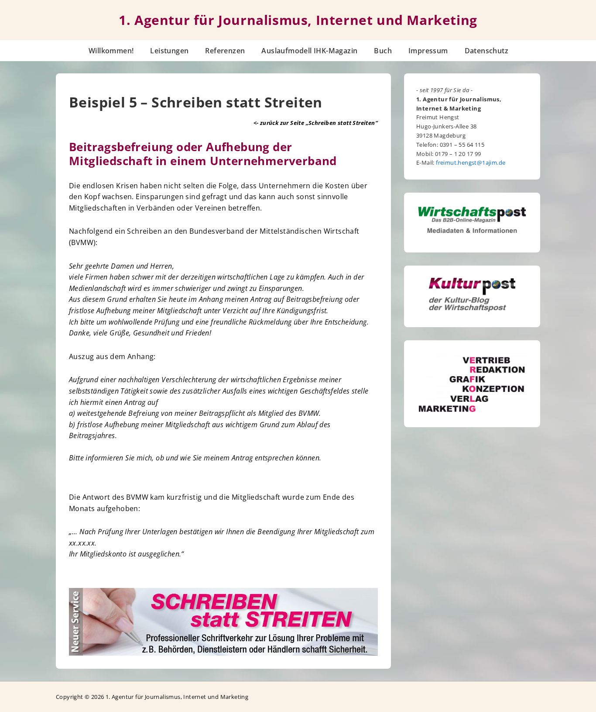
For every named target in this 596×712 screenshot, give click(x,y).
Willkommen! (111, 50)
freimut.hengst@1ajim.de (470, 162)
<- (315, 123)
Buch (383, 50)
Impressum (428, 50)
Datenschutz (486, 50)
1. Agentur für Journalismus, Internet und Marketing (298, 20)
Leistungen (169, 50)
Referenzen (225, 50)
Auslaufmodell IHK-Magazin (309, 50)
